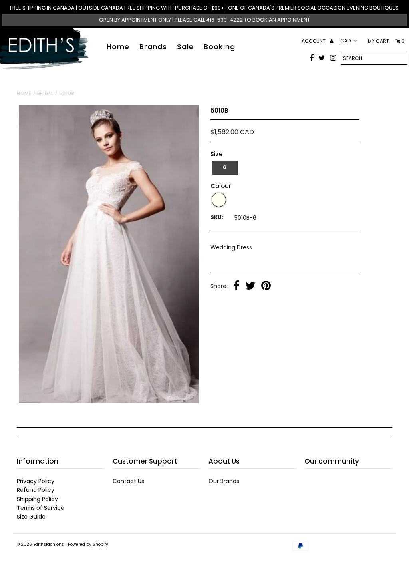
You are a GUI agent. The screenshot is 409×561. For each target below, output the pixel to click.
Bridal (45, 93)
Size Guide (31, 517)
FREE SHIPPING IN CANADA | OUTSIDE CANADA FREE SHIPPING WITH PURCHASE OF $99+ (118, 8)
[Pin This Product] (266, 286)
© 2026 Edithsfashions (40, 544)
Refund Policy (35, 490)
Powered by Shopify (88, 544)
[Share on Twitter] (250, 286)
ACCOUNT (314, 41)
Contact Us (128, 481)
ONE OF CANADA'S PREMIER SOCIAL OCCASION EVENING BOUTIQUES (313, 8)
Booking (219, 47)
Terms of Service (40, 508)
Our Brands (223, 481)
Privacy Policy (35, 481)
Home (118, 47)
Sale (185, 47)
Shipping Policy (37, 499)
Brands (153, 47)
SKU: (216, 217)
